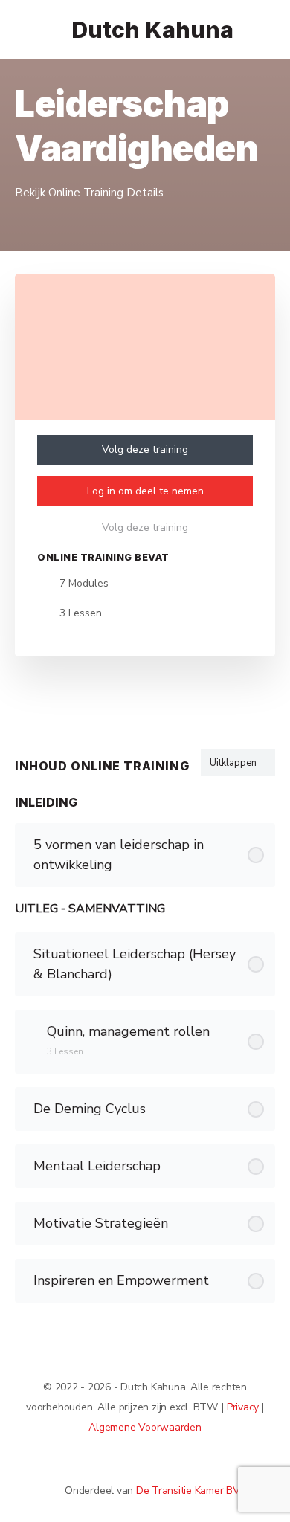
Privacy (243, 1407)
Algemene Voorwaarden (144, 1427)
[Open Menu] (24, 29)
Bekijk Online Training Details (91, 192)
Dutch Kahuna (152, 30)
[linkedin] (152, 1465)
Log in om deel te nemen (145, 491)
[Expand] (32, 1031)
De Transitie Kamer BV (188, 1490)
